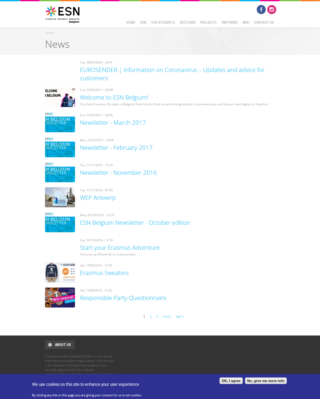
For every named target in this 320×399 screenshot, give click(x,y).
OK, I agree (231, 381)
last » (180, 316)
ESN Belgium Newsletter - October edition (135, 222)
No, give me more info (265, 381)
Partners (230, 22)
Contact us (264, 22)
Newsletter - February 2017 (116, 147)
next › (167, 316)
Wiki (245, 22)
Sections (187, 22)
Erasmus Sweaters (104, 272)
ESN (143, 22)
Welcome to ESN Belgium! (114, 97)
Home (130, 22)
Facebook (261, 9)
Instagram (271, 9)
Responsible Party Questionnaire (123, 298)
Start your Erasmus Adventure (120, 247)
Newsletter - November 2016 (118, 172)
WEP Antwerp (98, 197)
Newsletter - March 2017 (113, 122)
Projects (208, 22)
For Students (163, 22)
